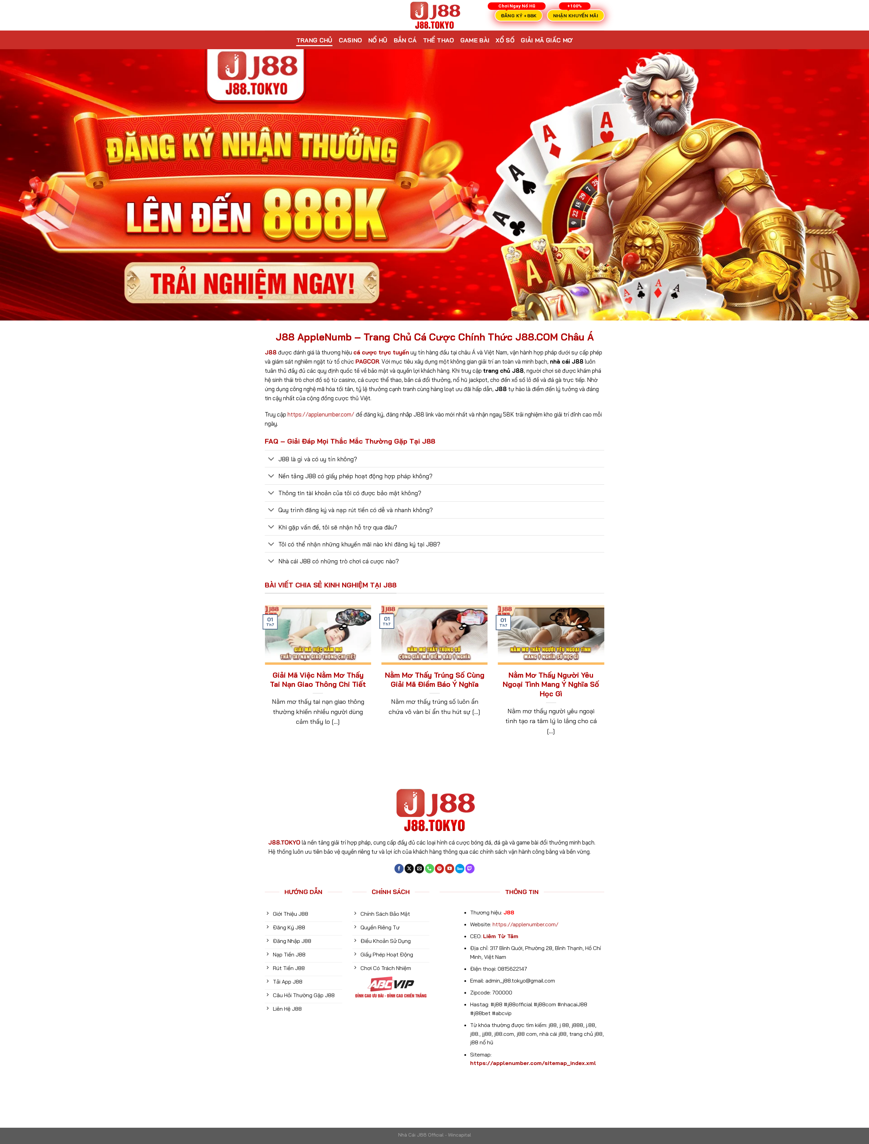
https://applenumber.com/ (321, 414)
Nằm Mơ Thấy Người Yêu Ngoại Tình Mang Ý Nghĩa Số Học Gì (551, 684)
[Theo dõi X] (409, 868)
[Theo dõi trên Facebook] (399, 868)
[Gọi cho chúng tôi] (429, 868)
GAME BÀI (475, 40)
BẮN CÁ (405, 40)
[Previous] (263, 679)
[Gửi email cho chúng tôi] (419, 868)
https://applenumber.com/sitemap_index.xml (533, 1063)
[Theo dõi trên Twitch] (470, 868)
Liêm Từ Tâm (500, 936)
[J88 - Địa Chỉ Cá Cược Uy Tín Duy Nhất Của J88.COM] (434, 15)
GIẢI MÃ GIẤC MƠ (547, 40)
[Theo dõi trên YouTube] (449, 868)
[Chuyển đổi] (271, 459)
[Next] (605, 679)
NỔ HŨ (378, 40)
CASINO (350, 40)
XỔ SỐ (505, 40)
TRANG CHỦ (314, 40)
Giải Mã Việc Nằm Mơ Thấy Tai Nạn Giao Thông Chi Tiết (318, 680)
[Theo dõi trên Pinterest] (439, 868)
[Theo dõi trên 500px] (459, 868)
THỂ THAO (438, 40)
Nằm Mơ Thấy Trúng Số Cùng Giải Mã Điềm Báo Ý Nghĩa (434, 680)
